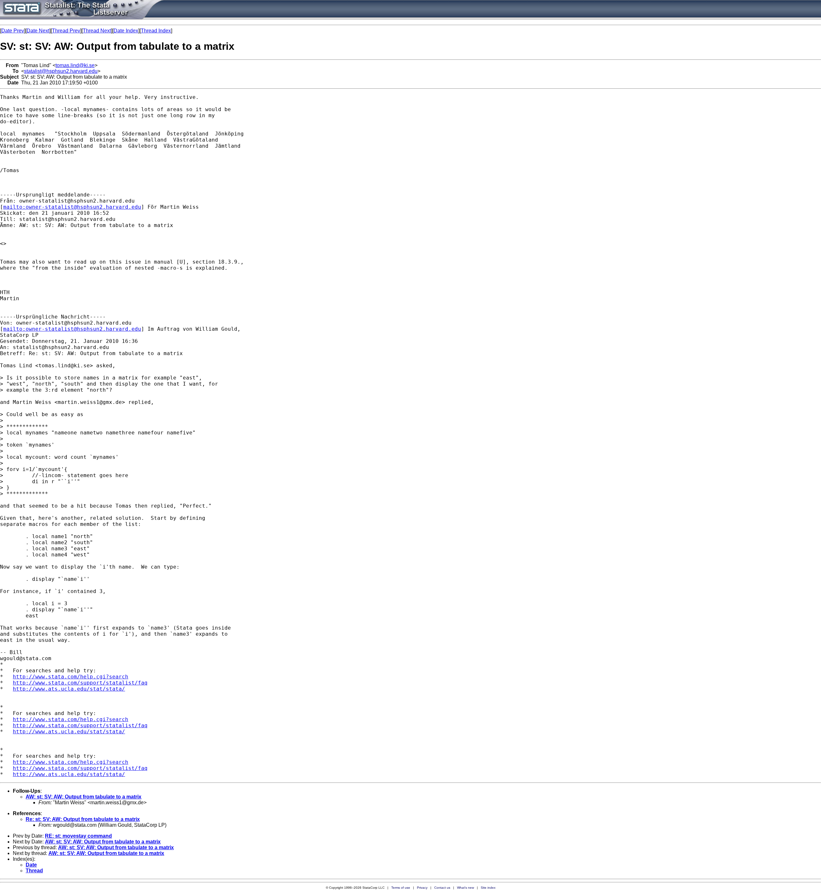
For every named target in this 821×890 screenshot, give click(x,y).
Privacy (422, 887)
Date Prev (12, 30)
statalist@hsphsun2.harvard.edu (60, 71)
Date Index (126, 30)
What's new (465, 887)
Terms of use (400, 887)
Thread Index (156, 30)
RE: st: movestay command (78, 836)
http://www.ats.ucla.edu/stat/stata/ (69, 689)
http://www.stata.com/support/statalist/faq (80, 683)
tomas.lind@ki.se (75, 65)
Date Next (38, 30)
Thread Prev (66, 30)
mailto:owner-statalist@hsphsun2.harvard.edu (72, 207)
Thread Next (97, 30)
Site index (488, 887)
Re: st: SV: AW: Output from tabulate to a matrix (83, 819)
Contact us (442, 887)
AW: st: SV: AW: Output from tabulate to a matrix (83, 796)
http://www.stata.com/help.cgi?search (70, 677)
